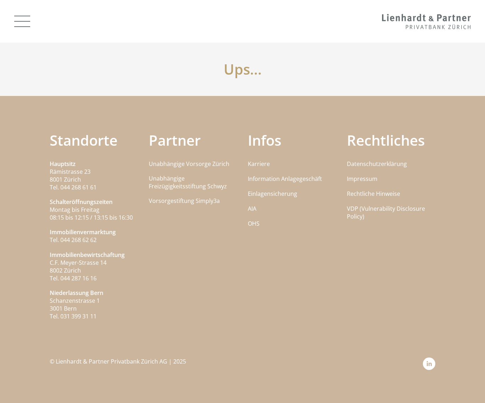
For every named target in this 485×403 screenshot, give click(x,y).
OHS (254, 223)
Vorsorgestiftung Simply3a (184, 201)
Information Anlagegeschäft (285, 179)
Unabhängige (167, 178)
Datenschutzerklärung (377, 164)
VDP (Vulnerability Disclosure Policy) (386, 212)
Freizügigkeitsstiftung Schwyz (188, 186)
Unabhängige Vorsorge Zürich (189, 164)
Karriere (259, 164)
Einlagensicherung (272, 194)
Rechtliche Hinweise (373, 194)
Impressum (362, 179)
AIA (252, 209)
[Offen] (22, 21)
